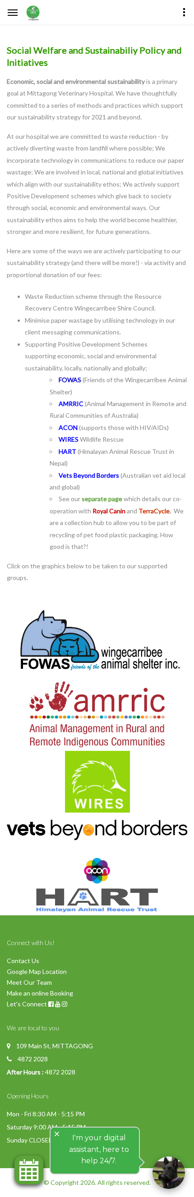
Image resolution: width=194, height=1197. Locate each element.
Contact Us (23, 960)
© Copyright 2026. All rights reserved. (97, 1182)
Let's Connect (27, 1004)
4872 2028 (33, 1059)
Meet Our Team (29, 982)
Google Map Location (37, 971)
